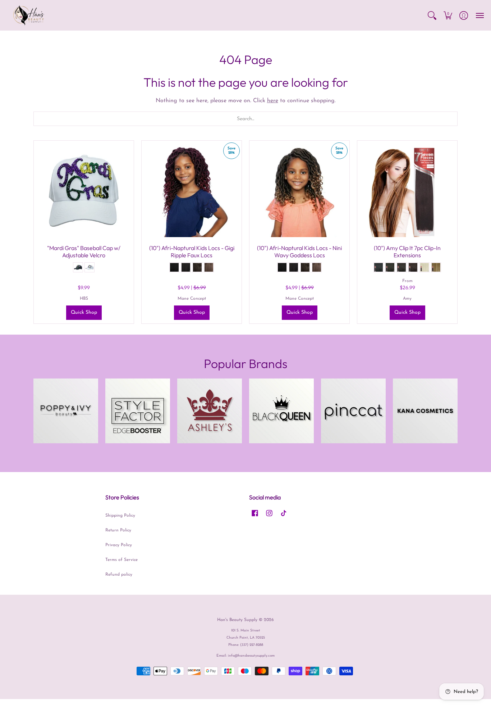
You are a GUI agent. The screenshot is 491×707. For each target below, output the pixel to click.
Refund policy (118, 574)
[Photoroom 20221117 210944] (137, 411)
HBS (84, 298)
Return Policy (118, 530)
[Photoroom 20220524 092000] (353, 411)
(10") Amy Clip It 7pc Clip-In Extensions (407, 251)
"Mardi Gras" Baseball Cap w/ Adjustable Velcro (83, 251)
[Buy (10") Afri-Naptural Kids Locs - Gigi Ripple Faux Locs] (191, 190)
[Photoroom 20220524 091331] (65, 411)
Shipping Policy (120, 515)
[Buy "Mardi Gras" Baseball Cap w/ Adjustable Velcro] (83, 190)
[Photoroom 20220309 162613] (209, 411)
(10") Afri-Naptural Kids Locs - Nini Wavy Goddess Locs (299, 251)
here (272, 101)
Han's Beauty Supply (237, 620)
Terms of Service (121, 560)
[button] (432, 15)
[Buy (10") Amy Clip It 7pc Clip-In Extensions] (407, 190)
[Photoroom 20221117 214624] (281, 411)
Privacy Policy (118, 545)
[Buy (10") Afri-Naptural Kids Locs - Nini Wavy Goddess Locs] (299, 190)
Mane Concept (192, 298)
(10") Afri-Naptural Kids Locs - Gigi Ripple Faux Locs (191, 251)
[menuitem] (432, 15)
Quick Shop (84, 312)
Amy (407, 298)
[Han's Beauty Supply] (28, 15)
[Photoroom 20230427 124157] (425, 411)
